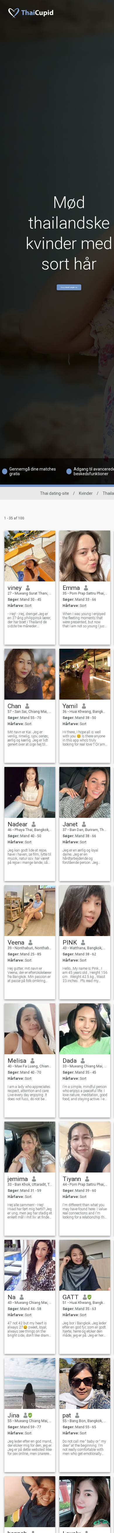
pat (67, 1415)
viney (15, 587)
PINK (70, 942)
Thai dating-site (54, 493)
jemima (18, 1178)
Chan (14, 706)
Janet (70, 824)
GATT (71, 1297)
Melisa (17, 1060)
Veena (16, 942)
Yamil (70, 706)
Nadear (17, 824)
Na (11, 1297)
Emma (71, 587)
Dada (70, 1060)
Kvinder (86, 493)
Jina (13, 1415)
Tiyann (72, 1178)
